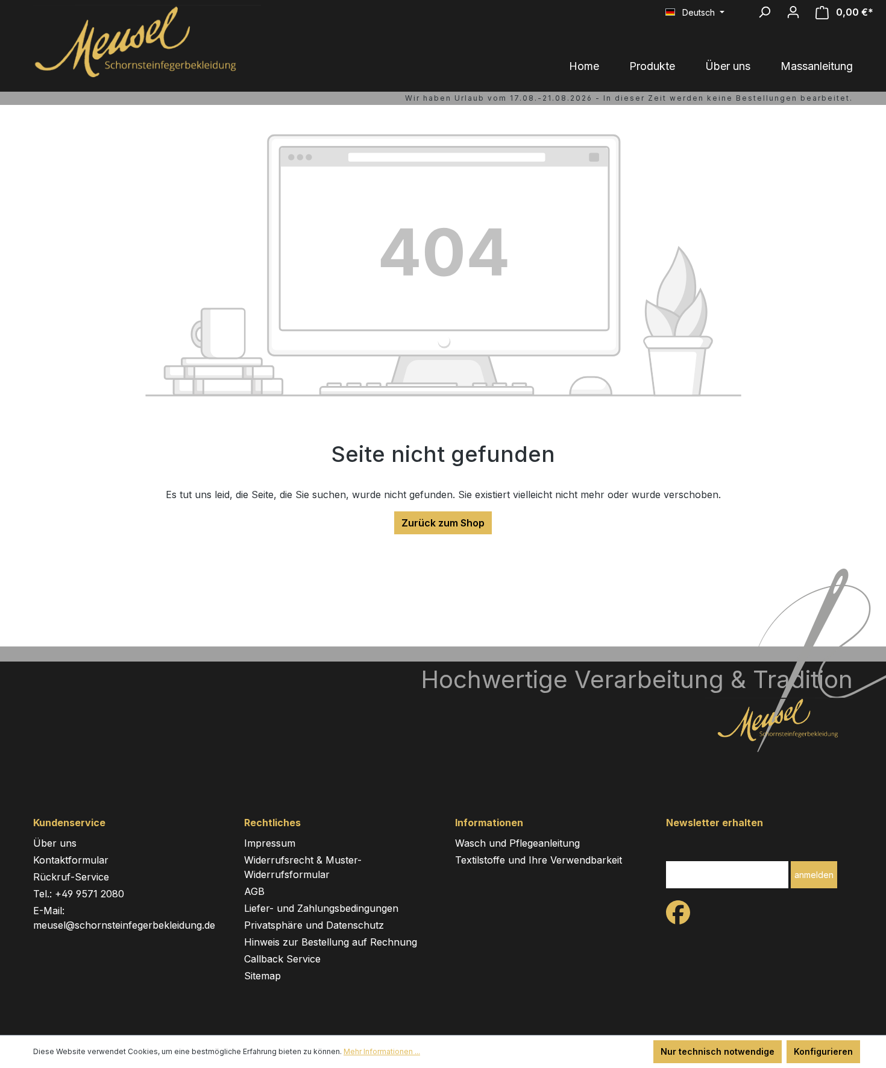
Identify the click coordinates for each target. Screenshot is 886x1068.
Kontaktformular (70, 860)
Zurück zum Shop (443, 523)
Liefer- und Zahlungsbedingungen (321, 908)
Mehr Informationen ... (382, 1051)
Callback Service (282, 959)
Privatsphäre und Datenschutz (314, 925)
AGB (254, 891)
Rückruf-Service (71, 877)
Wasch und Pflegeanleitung (517, 843)
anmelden (814, 875)
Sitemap (262, 976)
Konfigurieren (823, 1051)
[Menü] (742, 7)
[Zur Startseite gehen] (138, 41)
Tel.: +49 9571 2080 (78, 894)
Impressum (269, 843)
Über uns (55, 843)
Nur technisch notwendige (717, 1051)
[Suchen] (764, 12)
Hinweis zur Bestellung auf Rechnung (330, 942)
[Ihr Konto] (793, 12)
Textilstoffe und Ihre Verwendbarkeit (538, 860)
